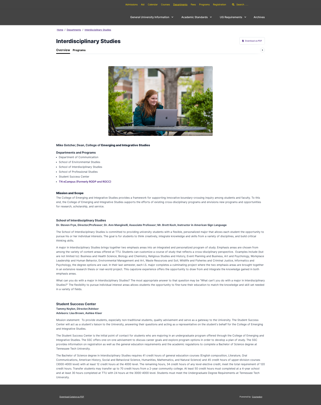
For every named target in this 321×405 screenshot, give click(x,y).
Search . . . (242, 4)
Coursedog (257, 396)
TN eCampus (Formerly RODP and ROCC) (85, 181)
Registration (219, 4)
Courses (165, 4)
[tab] (63, 50)
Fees (193, 4)
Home (60, 29)
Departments (180, 4)
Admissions (131, 4)
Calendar (153, 4)
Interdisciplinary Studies (98, 29)
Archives (259, 17)
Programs (204, 4)
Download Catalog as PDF (72, 396)
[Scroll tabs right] (262, 50)
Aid (142, 4)
